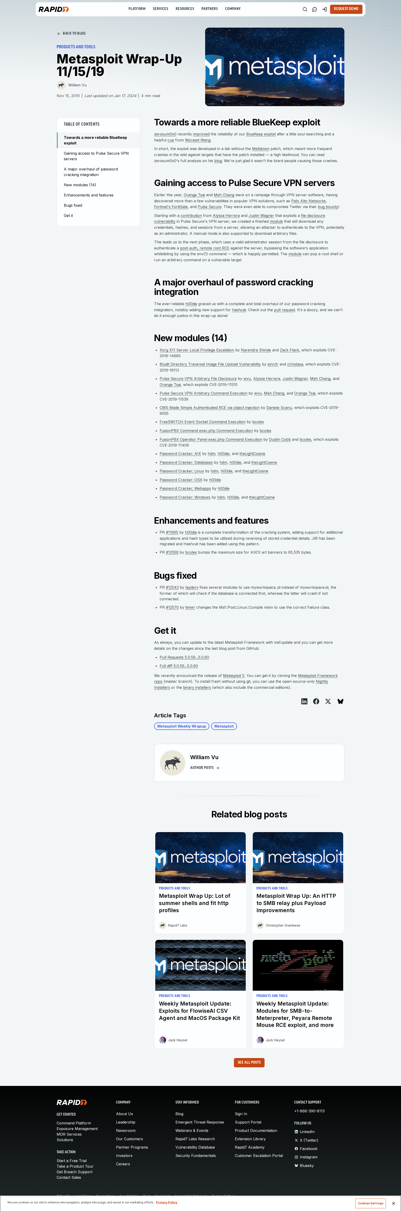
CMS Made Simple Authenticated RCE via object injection (210, 407)
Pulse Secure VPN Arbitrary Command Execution (203, 393)
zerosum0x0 (165, 134)
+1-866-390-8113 (309, 1111)
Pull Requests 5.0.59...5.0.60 (184, 657)
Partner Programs (132, 1147)
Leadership (125, 1122)
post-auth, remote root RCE (204, 248)
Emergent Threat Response (199, 1122)
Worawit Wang (197, 140)
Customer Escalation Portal (259, 1155)
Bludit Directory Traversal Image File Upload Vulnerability (210, 364)
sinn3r (273, 364)
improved (201, 134)
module (276, 221)
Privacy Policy (166, 1202)
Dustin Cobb (280, 439)
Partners (209, 9)
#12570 (172, 607)
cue (171, 140)
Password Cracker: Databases (186, 462)
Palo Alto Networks (308, 201)
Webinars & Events (191, 1130)
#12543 (172, 587)
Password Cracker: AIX (180, 453)
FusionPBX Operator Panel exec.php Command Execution (211, 439)
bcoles (258, 421)
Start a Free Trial (72, 1160)
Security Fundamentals (195, 1155)
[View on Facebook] (316, 701)
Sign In (241, 1113)
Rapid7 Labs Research (195, 1139)
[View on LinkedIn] (304, 701)
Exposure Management (77, 1128)
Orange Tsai (194, 195)
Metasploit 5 (233, 675)
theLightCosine (252, 453)
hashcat (239, 309)
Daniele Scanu (279, 407)
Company (233, 9)
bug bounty (328, 206)
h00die (191, 303)
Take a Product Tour (75, 1166)
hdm (211, 453)
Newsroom (126, 1130)
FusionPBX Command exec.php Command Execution (206, 430)
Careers (123, 1164)
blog (218, 160)
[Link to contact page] (314, 9)
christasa (295, 364)
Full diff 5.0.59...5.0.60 (179, 665)
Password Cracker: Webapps (185, 488)
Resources (185, 9)
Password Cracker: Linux (182, 471)
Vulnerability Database (195, 1147)
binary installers (197, 687)
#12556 (172, 552)
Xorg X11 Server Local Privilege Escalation (197, 350)
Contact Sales (69, 1177)
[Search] (305, 9)
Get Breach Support (74, 1172)
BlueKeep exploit (261, 134)
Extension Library (250, 1139)
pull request (284, 309)
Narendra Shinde (256, 350)
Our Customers (129, 1139)
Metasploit (224, 726)
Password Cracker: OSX (181, 479)
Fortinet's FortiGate (171, 206)
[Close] (393, 1203)
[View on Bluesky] (340, 701)
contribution (191, 215)
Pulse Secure (209, 206)
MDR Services (69, 1134)
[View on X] (328, 701)
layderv (191, 587)
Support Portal (248, 1122)
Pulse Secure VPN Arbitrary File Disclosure (198, 378)
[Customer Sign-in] (324, 9)
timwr (190, 607)
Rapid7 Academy (250, 1147)
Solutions (65, 1139)
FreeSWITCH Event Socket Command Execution (203, 421)
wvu (247, 378)
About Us (124, 1113)
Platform (137, 9)
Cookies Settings (370, 1203)
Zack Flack (289, 350)
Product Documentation (256, 1130)
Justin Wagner (261, 215)
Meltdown (260, 148)
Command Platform (74, 1123)
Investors (124, 1155)
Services (160, 9)
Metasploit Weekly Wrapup (181, 726)
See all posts (249, 1063)
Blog (179, 1113)
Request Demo (346, 9)
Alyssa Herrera (226, 215)
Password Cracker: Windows (185, 497)
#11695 (172, 532)
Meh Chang (224, 195)
